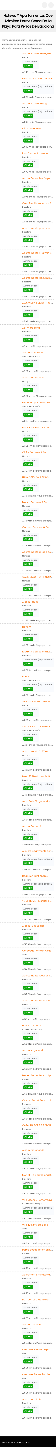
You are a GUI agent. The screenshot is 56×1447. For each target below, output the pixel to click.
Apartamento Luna (33, 377)
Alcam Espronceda (33, 1150)
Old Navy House (31, 128)
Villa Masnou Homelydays (37, 1200)
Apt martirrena (31, 327)
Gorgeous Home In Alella (36, 950)
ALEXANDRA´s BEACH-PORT (37, 303)
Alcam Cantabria (32, 826)
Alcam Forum (30, 602)
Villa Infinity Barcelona (35, 1225)
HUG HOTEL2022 (31, 1025)
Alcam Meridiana (32, 1324)
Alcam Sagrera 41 (32, 1050)
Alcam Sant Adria (32, 352)
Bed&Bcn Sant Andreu (35, 876)
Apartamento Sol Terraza (37, 751)
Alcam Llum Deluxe (33, 926)
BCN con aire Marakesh (35, 1299)
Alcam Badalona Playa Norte (39, 53)
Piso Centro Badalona (35, 153)
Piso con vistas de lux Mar (37, 78)
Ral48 (25, 676)
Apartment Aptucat (34, 1399)
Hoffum (26, 627)
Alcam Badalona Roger (35, 103)
